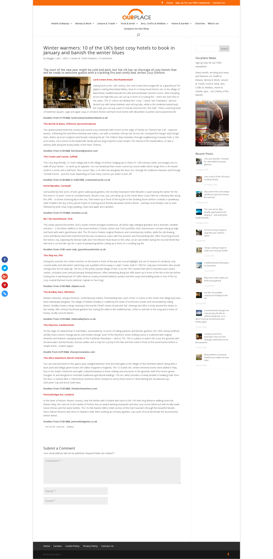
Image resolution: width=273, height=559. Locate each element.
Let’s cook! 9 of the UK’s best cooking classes (216, 178)
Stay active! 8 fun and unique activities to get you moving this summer (216, 194)
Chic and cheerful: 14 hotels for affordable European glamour (216, 161)
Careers (57, 545)
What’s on (213, 23)
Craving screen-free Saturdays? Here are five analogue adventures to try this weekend (211, 338)
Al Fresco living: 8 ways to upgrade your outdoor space (215, 233)
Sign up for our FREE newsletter (192, 3)
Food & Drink (128, 23)
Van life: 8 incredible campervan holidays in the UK (216, 295)
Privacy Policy (90, 545)
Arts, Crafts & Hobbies (153, 23)
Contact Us (219, 3)
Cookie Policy (72, 545)
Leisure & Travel (106, 23)
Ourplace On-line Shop (136, 29)
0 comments (105, 58)
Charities (200, 23)
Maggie (50, 58)
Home (170, 3)
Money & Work (83, 23)
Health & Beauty (60, 23)
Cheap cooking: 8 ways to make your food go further (216, 249)
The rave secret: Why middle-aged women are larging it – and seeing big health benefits (211, 213)
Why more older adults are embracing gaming (216, 279)
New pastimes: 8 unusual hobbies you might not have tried (216, 357)
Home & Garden (180, 23)
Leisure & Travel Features (83, 58)
